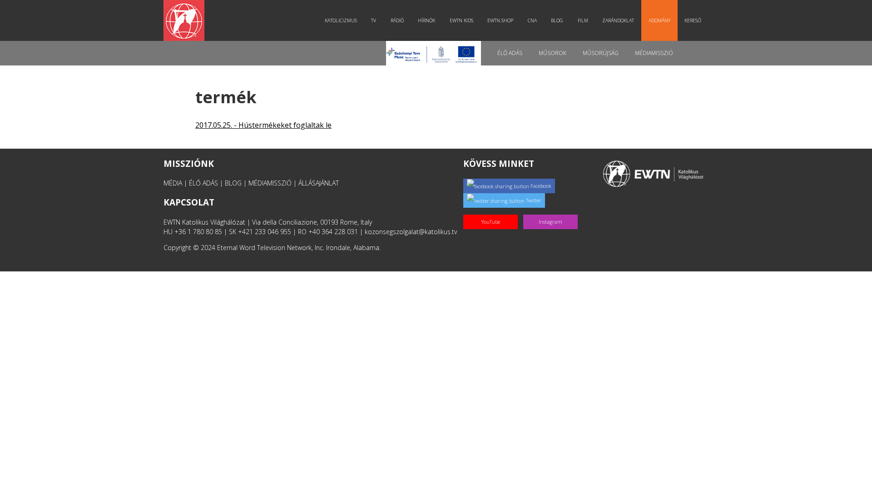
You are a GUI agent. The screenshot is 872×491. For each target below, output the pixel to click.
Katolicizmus (341, 20)
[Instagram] (552, 212)
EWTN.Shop (500, 20)
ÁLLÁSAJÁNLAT (318, 183)
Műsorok (552, 53)
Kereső (692, 20)
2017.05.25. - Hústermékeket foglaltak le (263, 125)
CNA (532, 20)
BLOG (233, 183)
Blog (557, 20)
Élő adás (509, 53)
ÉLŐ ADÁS (203, 183)
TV (373, 20)
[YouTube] (493, 212)
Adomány (659, 20)
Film (583, 20)
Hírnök (426, 20)
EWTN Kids (461, 20)
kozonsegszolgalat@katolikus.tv (411, 231)
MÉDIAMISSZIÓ (270, 183)
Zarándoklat (618, 20)
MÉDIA (173, 183)
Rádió (397, 20)
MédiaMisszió (654, 53)
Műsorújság (601, 53)
